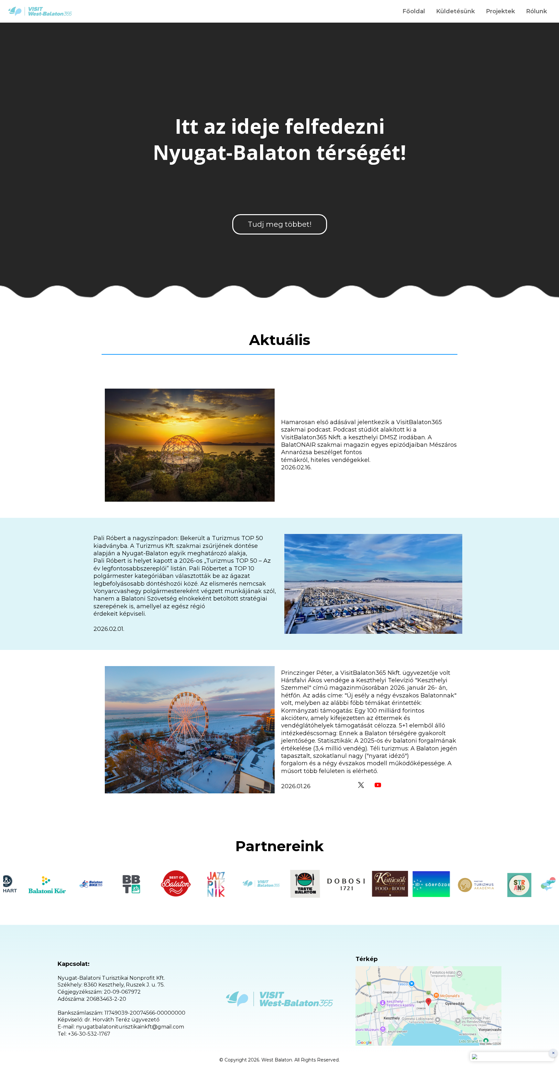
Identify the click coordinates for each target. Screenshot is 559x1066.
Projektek (500, 11)
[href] (428, 1006)
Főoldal (413, 11)
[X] (361, 785)
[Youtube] (377, 785)
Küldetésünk (455, 11)
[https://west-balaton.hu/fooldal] (40, 11)
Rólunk (536, 11)
